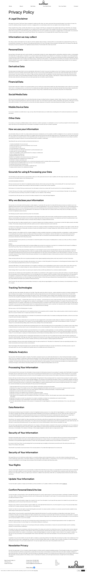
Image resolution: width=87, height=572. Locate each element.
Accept (83, 570)
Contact (56, 565)
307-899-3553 (35, 560)
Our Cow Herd (57, 564)
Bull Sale (56, 562)
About (56, 561)
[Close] (85, 570)
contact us (64, 483)
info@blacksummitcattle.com (35, 563)
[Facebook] (34, 567)
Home (56, 560)
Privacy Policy (36, 570)
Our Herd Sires (57, 563)
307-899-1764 (36, 562)
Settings (79, 570)
